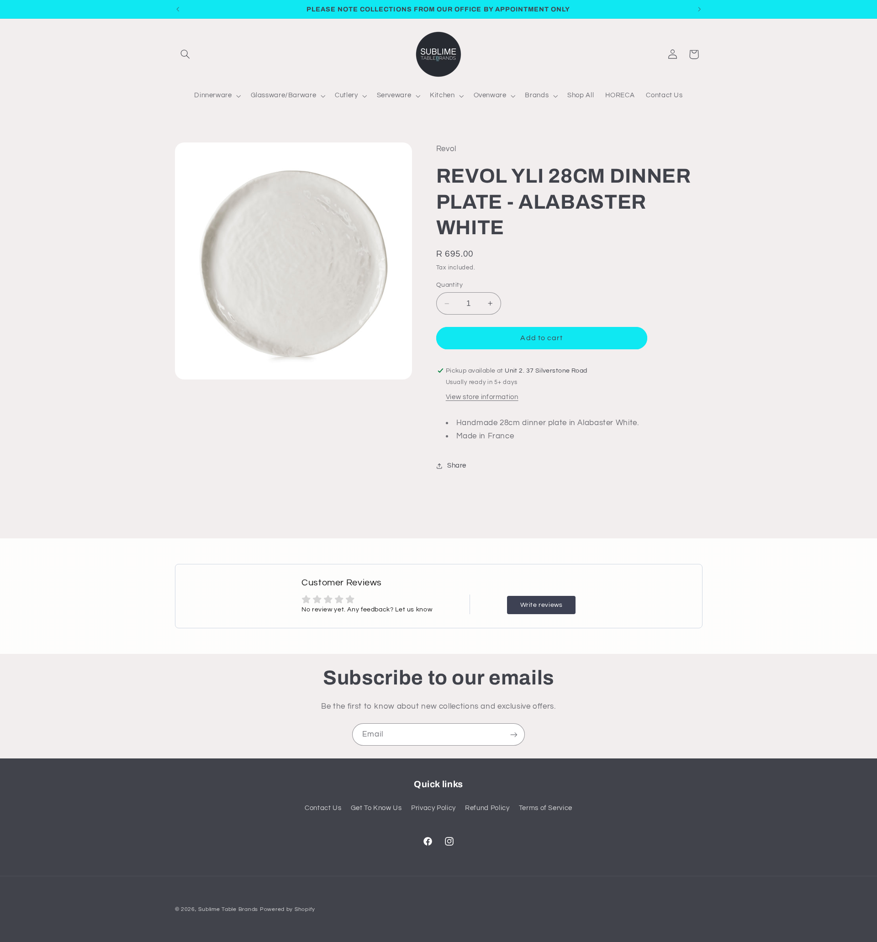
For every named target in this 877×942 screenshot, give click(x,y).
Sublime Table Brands (228, 909)
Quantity (449, 285)
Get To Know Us (376, 808)
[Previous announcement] (178, 9)
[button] (185, 54)
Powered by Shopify (287, 909)
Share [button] (456, 465)
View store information (482, 397)
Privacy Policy (433, 808)
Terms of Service (545, 808)
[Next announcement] (699, 9)
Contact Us (323, 808)
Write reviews (541, 605)
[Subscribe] (513, 734)
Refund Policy (487, 808)
